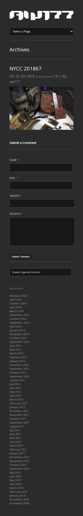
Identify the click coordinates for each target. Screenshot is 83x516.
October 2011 (18, 419)
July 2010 (15, 472)
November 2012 (19, 369)
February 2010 (18, 492)
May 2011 (15, 438)
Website (16, 196)
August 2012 (17, 380)
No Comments (45, 76)
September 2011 (20, 422)
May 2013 (15, 349)
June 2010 (15, 476)
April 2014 (16, 326)
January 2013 (17, 361)
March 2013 (17, 353)
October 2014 (18, 319)
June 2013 (15, 346)
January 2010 (17, 495)
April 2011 (16, 442)
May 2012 (15, 392)
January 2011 (17, 453)
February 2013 (18, 357)
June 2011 (15, 434)
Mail (13, 178)
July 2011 (15, 430)
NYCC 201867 (26, 68)
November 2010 (19, 461)
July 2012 (15, 384)
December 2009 (19, 499)
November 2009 (19, 503)
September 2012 (20, 376)
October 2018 (18, 303)
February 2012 (18, 403)
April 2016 (16, 307)
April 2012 (16, 396)
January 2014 (17, 330)
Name (14, 160)
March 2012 (17, 399)
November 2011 (19, 415)
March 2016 (17, 311)
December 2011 (19, 411)
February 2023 (18, 296)
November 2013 (19, 334)
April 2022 (16, 299)
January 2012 (17, 407)
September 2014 (20, 323)
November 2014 (19, 315)
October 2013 (18, 338)
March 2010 (17, 488)
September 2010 (20, 469)
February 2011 (18, 449)
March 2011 (17, 445)
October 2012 (18, 372)
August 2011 (17, 426)
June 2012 (15, 388)
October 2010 (18, 465)
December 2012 (19, 365)
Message (16, 214)
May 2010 (15, 480)
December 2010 (19, 457)
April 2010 (16, 484)
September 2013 (20, 342)
